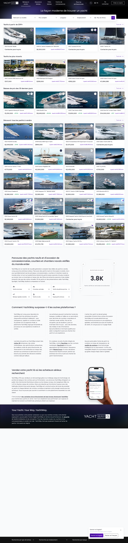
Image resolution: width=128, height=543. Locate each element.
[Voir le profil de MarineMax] (122, 125)
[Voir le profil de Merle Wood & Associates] (122, 150)
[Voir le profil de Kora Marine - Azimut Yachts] (30, 225)
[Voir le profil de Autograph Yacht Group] (30, 125)
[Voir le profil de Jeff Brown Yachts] (31, 30)
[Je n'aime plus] (31, 42)
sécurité (66, 417)
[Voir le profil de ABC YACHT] (91, 150)
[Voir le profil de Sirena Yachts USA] (30, 200)
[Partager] (27, 42)
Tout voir (118, 24)
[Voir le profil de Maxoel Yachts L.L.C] (61, 150)
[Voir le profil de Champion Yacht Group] (61, 200)
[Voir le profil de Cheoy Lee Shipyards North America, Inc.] (91, 175)
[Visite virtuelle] (92, 30)
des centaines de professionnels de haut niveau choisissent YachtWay (44, 396)
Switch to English (96, 535)
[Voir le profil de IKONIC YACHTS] (61, 175)
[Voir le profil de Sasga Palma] (95, 62)
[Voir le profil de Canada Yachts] (63, 94)
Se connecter (105, 3)
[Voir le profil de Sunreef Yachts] (122, 200)
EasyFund (60, 345)
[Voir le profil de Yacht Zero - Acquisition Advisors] (122, 175)
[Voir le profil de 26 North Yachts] (61, 125)
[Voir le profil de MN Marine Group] (31, 94)
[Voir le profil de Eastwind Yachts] (63, 30)
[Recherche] (90, 3)
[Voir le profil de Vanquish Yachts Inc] (91, 200)
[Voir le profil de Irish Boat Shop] (63, 62)
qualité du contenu (91, 345)
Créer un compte (118, 3)
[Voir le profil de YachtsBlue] (91, 125)
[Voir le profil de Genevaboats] (61, 225)
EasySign (64, 343)
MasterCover (57, 349)
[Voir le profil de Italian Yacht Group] (95, 94)
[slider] (64, 39)
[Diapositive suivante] (124, 34)
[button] (23, 540)
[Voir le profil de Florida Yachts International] (31, 62)
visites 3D (17, 343)
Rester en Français (111, 535)
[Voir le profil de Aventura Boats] (91, 225)
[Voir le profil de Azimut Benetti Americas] (30, 175)
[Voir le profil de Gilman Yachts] (122, 225)
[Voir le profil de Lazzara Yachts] (95, 30)
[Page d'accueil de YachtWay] (12, 3)
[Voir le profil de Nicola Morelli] (30, 150)
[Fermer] (120, 530)
